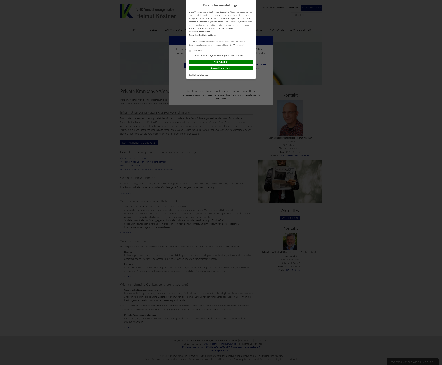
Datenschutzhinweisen (199, 31)
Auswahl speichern (221, 68)
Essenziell (197, 50)
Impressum (205, 75)
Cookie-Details (195, 75)
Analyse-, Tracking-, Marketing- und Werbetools (217, 55)
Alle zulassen (221, 61)
